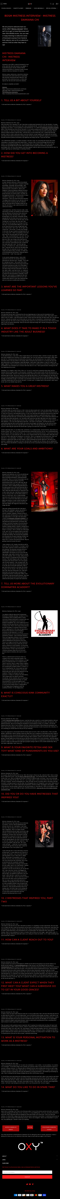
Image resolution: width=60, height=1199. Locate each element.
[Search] (50, 3)
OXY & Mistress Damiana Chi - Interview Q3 (13, 309)
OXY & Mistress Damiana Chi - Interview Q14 (13, 1106)
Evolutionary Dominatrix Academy (16, 518)
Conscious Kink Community (13, 720)
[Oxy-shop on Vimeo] (33, 1184)
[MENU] (1, 3)
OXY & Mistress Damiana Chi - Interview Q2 (13, 176)
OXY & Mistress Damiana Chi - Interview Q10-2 (13, 921)
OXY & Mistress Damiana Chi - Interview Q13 (13, 1060)
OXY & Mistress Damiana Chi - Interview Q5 (13, 405)
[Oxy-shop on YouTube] (30, 1184)
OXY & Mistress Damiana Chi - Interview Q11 (13, 959)
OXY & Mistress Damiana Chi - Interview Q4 (13, 351)
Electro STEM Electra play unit (27, 776)
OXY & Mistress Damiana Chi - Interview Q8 (13, 715)
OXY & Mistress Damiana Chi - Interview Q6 (13, 468)
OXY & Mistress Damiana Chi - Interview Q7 (13, 606)
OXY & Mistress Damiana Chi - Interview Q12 (13, 1009)
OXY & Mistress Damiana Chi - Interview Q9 (13, 770)
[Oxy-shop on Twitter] (27, 1184)
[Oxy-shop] (30, 3)
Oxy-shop (3, 176)
